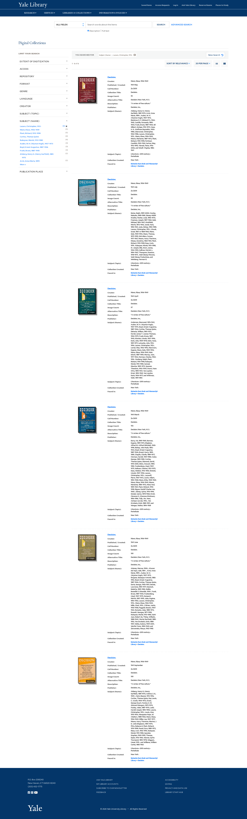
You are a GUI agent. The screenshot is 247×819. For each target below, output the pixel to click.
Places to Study (222, 5)
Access (24, 68)
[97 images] (87, 301)
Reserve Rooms (205, 5)
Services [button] (48, 13)
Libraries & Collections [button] (76, 13)
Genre (24, 91)
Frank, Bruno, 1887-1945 (30, 150)
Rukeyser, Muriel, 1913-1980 (31, 140)
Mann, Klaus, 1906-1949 (29, 129)
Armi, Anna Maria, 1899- (30, 161)
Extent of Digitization (34, 61)
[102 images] (87, 419)
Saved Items (146, 5)
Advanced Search (181, 24)
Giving (168, 784)
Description (94, 31)
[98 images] (87, 191)
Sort (177, 63)
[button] (161, 24)
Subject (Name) (30, 121)
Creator (25, 106)
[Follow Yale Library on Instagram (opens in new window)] (32, 792)
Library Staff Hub (174, 792)
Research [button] (29, 13)
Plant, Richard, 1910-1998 (30, 133)
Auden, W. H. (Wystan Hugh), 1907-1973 (36, 143)
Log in (175, 5)
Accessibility (171, 780)
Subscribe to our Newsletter (111, 788)
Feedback (101, 792)
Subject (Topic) (29, 113)
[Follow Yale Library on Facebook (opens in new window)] (29, 792)
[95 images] (87, 89)
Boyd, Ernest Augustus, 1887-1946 (34, 147)
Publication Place (31, 171)
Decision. (112, 77)
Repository (27, 76)
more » (23, 164)
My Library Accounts (107, 784)
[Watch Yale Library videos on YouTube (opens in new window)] (36, 792)
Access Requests (162, 5)
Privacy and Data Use (176, 788)
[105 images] (87, 547)
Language (26, 98)
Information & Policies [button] (112, 13)
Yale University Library (34, 5)
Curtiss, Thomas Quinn (29, 136)
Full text (105, 31)
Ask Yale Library (188, 5)
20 (202, 63)
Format (25, 83)
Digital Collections (32, 43)
